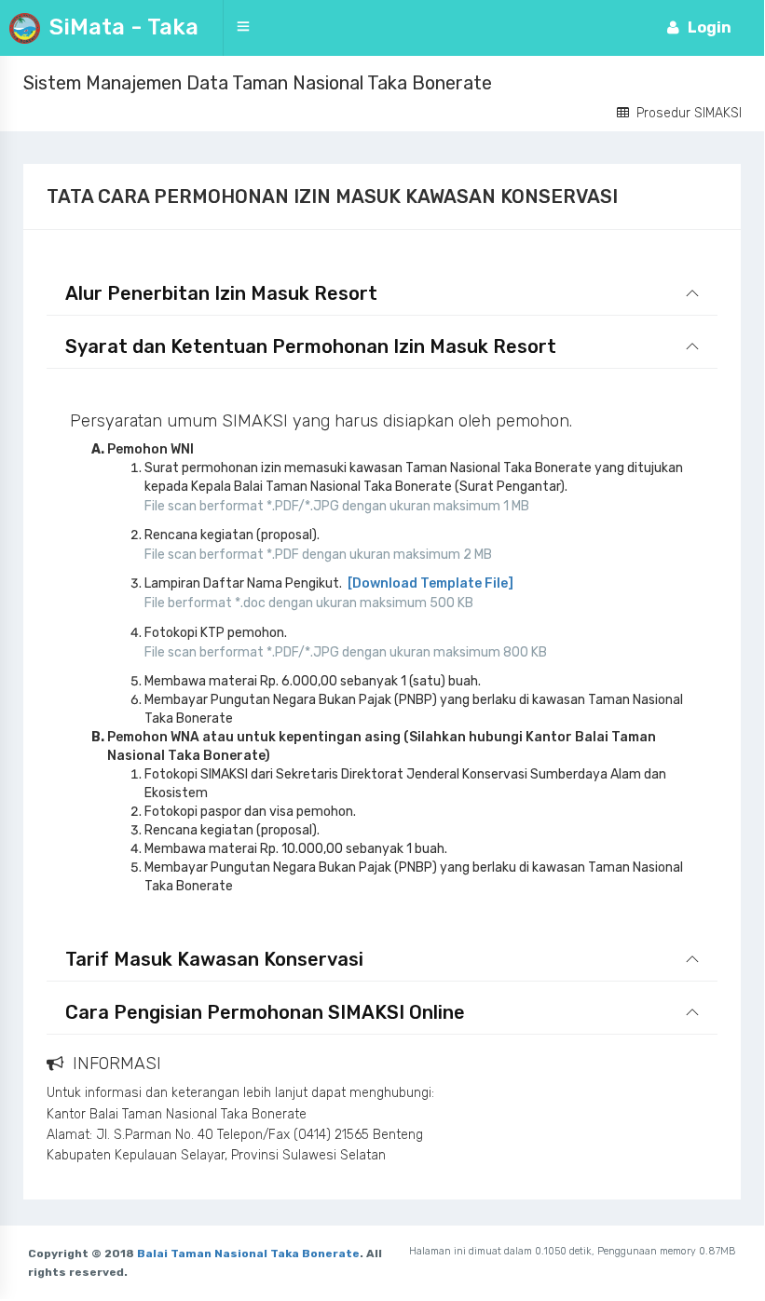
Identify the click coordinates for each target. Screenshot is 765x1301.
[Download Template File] (429, 583)
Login (715, 27)
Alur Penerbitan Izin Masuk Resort (221, 293)
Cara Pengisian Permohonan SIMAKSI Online (265, 1012)
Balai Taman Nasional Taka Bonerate (248, 1253)
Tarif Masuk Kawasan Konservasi (214, 959)
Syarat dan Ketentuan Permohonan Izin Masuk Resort (310, 346)
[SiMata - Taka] (203, 27)
